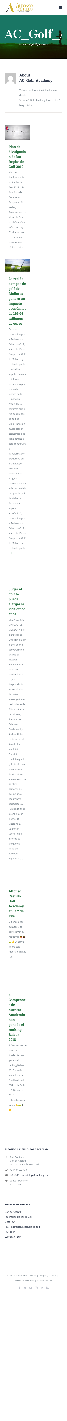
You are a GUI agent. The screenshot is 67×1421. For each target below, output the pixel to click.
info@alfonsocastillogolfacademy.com (29, 1175)
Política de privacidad (24, 1280)
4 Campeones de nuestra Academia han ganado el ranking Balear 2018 (17, 977)
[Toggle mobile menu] (60, 7)
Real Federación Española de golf (22, 1226)
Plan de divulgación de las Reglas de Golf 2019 (17, 132)
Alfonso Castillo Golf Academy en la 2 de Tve (17, 877)
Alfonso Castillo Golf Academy (23, 1275)
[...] (10, 553)
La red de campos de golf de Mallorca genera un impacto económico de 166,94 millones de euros (17, 265)
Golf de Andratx (13, 1211)
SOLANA (52, 1275)
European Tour (13, 1236)
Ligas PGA (10, 1221)
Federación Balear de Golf (18, 1216)
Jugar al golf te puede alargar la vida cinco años (17, 573)
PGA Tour (10, 1231)
